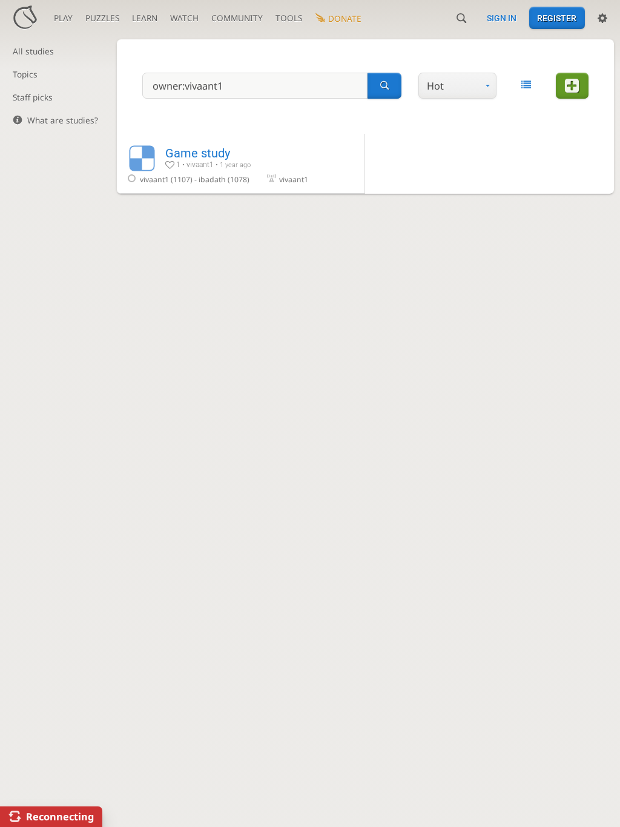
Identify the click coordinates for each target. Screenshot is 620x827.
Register (556, 18)
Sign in (501, 18)
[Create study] (572, 86)
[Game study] (241, 163)
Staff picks (33, 97)
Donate (344, 18)
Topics (25, 74)
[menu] (457, 86)
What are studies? (62, 120)
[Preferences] (602, 18)
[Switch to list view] (526, 85)
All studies (33, 51)
